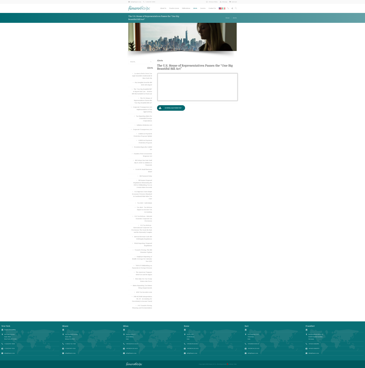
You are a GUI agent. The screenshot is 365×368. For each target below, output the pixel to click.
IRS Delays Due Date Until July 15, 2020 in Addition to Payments (143, 163)
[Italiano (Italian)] (223, 8)
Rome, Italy (233, 364)
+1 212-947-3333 (150, 2)
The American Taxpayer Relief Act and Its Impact (144, 273)
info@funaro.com (136, 2)
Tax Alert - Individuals (144, 203)
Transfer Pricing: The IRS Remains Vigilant (143, 251)
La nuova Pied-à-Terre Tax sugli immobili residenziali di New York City (142, 76)
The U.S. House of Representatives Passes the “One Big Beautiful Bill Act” (143, 100)
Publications (186, 8)
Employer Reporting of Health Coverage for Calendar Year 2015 (142, 259)
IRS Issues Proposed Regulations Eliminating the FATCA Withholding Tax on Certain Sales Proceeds (142, 184)
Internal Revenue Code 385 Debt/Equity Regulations (143, 238)
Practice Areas (174, 8)
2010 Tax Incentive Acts (144, 292)
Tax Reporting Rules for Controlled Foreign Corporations (144, 118)
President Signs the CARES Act (143, 148)
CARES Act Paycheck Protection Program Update (143, 135)
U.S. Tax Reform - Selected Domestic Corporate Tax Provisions (143, 219)
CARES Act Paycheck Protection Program (145, 142)
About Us (163, 8)
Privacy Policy (213, 2)
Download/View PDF (173, 108)
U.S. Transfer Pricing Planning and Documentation (142, 307)
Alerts (195, 8)
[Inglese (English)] (220, 8)
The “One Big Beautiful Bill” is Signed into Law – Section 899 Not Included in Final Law (142, 91)
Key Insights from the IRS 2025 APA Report (143, 84)
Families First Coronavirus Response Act (143, 155)
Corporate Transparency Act (142, 129)
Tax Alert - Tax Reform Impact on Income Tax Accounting (144, 210)
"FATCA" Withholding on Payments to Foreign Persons (142, 267)
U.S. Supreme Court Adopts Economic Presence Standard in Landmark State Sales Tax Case (142, 195)
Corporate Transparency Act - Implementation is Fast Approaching (142, 109)
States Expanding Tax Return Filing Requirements (142, 287)
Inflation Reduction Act (144, 125)
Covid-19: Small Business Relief (143, 171)
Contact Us (212, 8)
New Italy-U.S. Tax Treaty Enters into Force (143, 280)
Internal (234, 2)
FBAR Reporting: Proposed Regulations (143, 244)
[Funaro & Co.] (139, 8)
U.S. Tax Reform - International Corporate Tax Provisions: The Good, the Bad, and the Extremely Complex (141, 229)
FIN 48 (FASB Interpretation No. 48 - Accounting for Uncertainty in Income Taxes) (142, 299)
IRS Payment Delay (146, 176)
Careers (203, 8)
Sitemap (224, 2)
